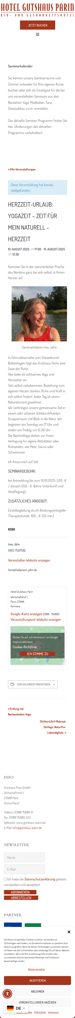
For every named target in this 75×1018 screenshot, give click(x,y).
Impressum (53, 1012)
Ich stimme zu (37, 654)
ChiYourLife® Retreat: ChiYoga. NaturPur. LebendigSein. (53, 727)
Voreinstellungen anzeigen (37, 1002)
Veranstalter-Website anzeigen (29, 560)
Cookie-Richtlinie (25, 647)
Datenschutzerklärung (40, 879)
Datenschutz (40, 1012)
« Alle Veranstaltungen (22, 169)
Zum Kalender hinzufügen (33, 684)
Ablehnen (37, 991)
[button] (69, 932)
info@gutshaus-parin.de (27, 828)
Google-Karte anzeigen (26, 614)
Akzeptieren (37, 980)
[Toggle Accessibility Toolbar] (7, 993)
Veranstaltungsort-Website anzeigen (36, 619)
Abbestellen (21, 898)
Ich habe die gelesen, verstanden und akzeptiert (35, 882)
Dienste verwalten (36, 969)
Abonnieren (20, 892)
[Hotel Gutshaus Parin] (37, 9)
